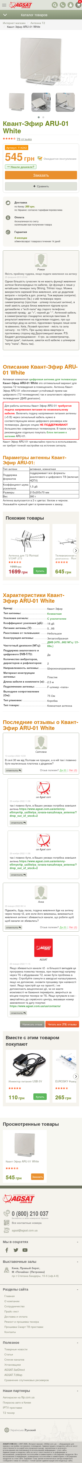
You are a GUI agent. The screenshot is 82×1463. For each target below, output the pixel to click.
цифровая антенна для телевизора (53, 379)
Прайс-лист (11, 1311)
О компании (11, 1301)
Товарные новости (15, 1349)
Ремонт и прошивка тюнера (21, 1321)
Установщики (12, 1364)
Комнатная (54, 613)
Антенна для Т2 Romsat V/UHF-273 (24, 557)
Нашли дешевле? (22, 167)
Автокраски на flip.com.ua (19, 1397)
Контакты (10, 1332)
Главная (9, 1296)
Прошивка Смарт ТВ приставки (23, 1327)
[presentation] (6, 550)
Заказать (41, 175)
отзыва (24, 139)
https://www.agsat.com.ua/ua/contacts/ (35, 1006)
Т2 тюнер (9, 1413)
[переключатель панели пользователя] (70, 4)
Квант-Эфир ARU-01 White (22, 1161)
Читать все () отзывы (62, 1024)
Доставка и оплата (15, 1316)
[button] (38, 117)
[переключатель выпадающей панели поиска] (54, 4)
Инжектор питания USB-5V (25, 1081)
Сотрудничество (14, 1306)
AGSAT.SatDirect (14, 1370)
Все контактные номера (27, 1223)
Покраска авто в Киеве (17, 1402)
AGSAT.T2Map (13, 1375)
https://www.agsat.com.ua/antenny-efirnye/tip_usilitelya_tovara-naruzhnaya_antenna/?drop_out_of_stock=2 (43, 812)
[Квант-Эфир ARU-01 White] (41, 66)
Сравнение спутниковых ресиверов (26, 1380)
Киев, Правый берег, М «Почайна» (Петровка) (28, 1270)
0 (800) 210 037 (30, 1213)
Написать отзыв (32, 1024)
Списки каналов (14, 1359)
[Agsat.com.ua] (20, 5)
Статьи (8, 1354)
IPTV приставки (12, 1407)
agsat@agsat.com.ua (25, 1230)
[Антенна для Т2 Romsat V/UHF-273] (28, 539)
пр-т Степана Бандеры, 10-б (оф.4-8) (35, 1276)
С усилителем (56, 618)
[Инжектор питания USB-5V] (28, 1065)
